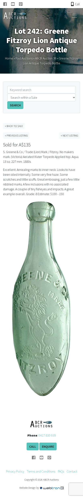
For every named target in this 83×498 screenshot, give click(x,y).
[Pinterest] (21, 4)
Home (9, 58)
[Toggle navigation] (74, 16)
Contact (72, 471)
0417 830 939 (47, 435)
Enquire (48, 446)
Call (32, 446)
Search (15, 105)
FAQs (61, 471)
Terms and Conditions (41, 471)
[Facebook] (7, 4)
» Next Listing (69, 135)
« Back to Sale (14, 126)
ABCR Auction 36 (45, 58)
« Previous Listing (16, 135)
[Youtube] (15, 4)
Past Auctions (24, 58)
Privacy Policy (15, 471)
